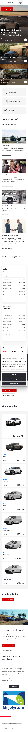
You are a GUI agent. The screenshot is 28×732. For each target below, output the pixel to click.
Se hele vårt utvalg (8, 599)
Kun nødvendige (14, 383)
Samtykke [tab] (5, 351)
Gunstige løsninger (6, 248)
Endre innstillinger (13, 379)
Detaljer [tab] (14, 351)
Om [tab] (23, 351)
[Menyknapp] (25, 3)
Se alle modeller (7, 650)
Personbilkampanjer (8, 395)
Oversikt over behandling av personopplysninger (12, 723)
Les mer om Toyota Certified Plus (11, 604)
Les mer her (14, 686)
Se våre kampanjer (6, 154)
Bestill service (5, 214)
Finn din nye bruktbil (6, 185)
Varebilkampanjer (7, 399)
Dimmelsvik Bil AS (7, 3)
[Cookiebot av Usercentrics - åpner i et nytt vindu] (20, 347)
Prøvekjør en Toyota (8, 645)
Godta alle (14, 374)
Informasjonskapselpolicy (7, 725)
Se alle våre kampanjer (9, 391)
